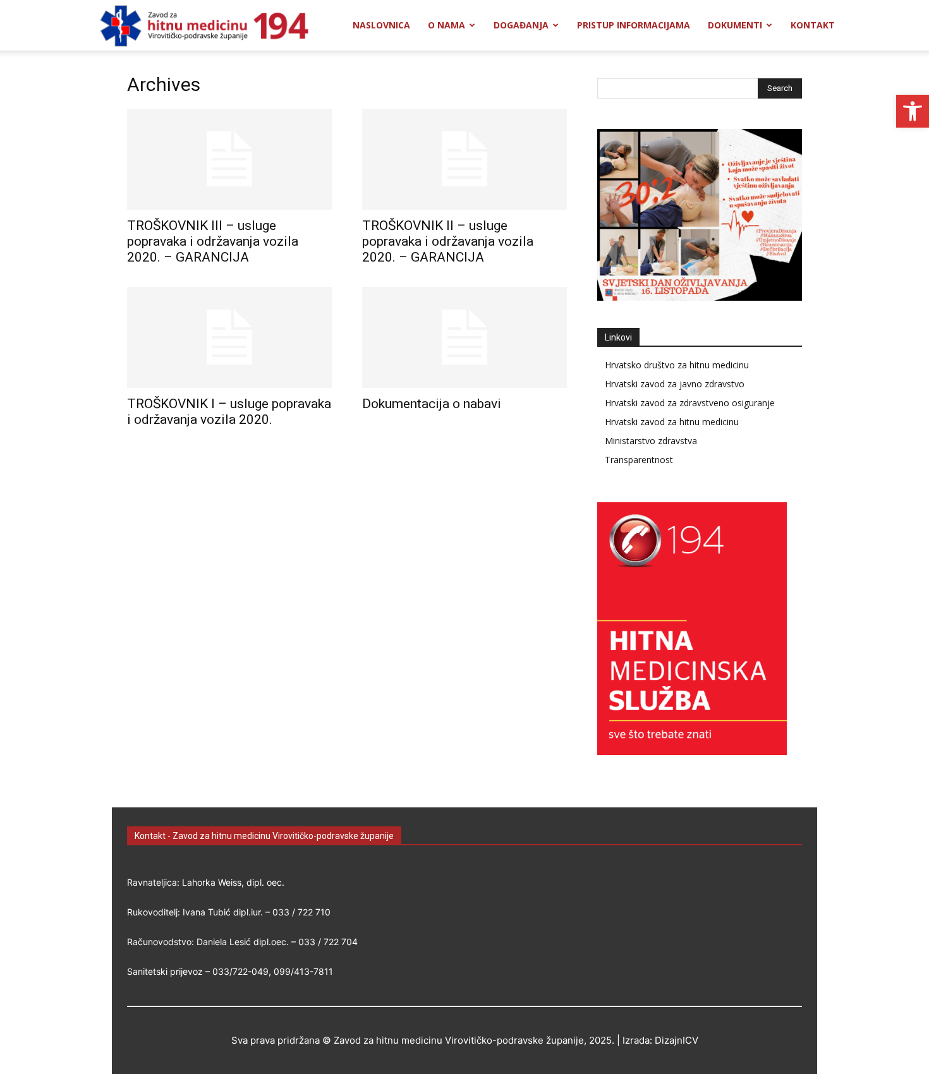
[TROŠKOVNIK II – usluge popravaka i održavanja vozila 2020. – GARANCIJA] (464, 159)
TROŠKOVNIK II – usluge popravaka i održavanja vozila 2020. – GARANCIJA (447, 241)
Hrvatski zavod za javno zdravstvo (674, 384)
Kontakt (813, 25)
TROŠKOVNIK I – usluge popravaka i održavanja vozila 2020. (229, 411)
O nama (446, 25)
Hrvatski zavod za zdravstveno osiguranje (690, 403)
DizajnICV (676, 1040)
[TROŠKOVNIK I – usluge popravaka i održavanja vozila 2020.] (229, 337)
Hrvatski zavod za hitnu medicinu (672, 422)
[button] (912, 111)
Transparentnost (639, 460)
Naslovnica (381, 25)
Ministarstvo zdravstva (651, 441)
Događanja (521, 25)
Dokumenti (735, 25)
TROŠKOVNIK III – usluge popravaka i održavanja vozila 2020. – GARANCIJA (212, 241)
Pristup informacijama (633, 25)
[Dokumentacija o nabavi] (464, 337)
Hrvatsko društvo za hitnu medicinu (677, 365)
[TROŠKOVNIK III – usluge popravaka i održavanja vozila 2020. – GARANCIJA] (229, 159)
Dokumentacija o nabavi (431, 403)
